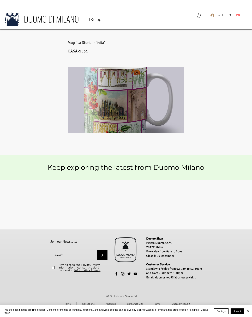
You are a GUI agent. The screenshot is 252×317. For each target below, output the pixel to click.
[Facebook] (116, 274)
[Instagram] (123, 274)
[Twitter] (129, 274)
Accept (237, 311)
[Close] (248, 311)
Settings (221, 311)
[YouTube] (135, 274)
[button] (199, 15)
